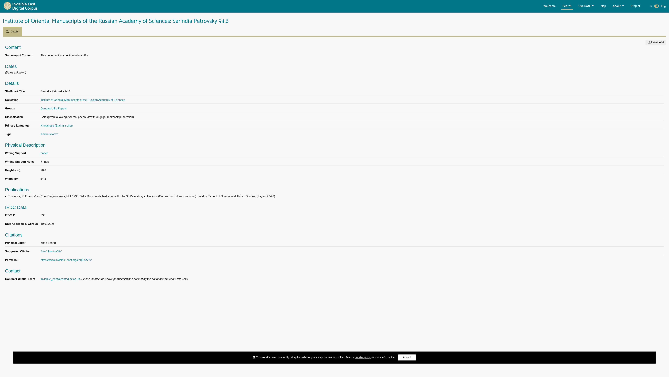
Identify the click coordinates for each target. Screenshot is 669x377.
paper (44, 153)
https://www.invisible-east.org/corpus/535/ (66, 259)
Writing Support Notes (19, 161)
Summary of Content (18, 55)
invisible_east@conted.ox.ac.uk (60, 279)
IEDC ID (10, 215)
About (617, 6)
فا (651, 6)
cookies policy (363, 357)
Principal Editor (15, 242)
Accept (407, 357)
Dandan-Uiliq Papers (54, 108)
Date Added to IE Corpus (21, 223)
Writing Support (15, 153)
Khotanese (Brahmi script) (57, 125)
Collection (11, 99)
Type (8, 134)
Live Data (584, 6)
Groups (10, 108)
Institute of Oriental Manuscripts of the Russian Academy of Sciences (83, 99)
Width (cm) (12, 178)
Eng (663, 6)
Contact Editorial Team (20, 279)
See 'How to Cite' (51, 251)
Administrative (49, 134)
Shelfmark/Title (15, 91)
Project (635, 6)
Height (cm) (12, 170)
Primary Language (17, 125)
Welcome (549, 6)
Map (603, 6)
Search (567, 6)
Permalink (11, 259)
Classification (14, 117)
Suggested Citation (17, 251)
